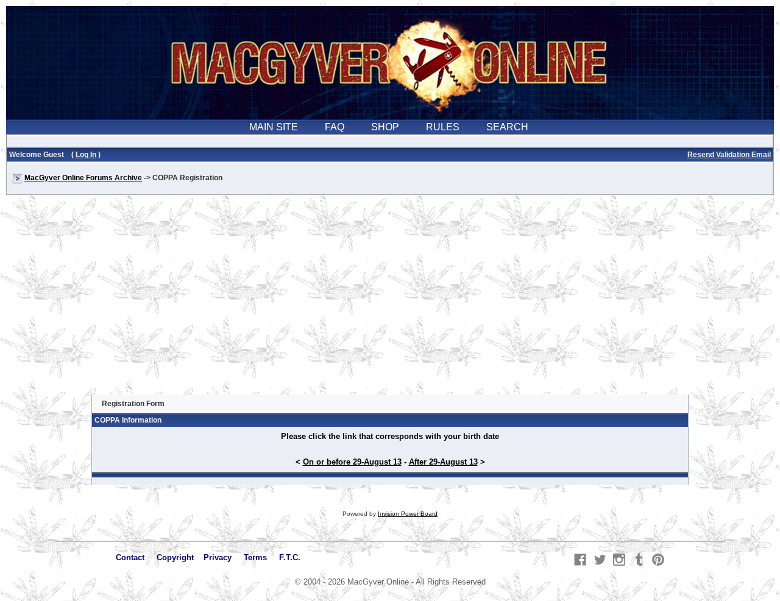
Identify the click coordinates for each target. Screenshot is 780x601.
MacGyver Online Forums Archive (83, 178)
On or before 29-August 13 (352, 461)
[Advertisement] (390, 301)
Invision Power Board (408, 513)
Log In (86, 154)
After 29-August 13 (443, 461)
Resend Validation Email (729, 154)
